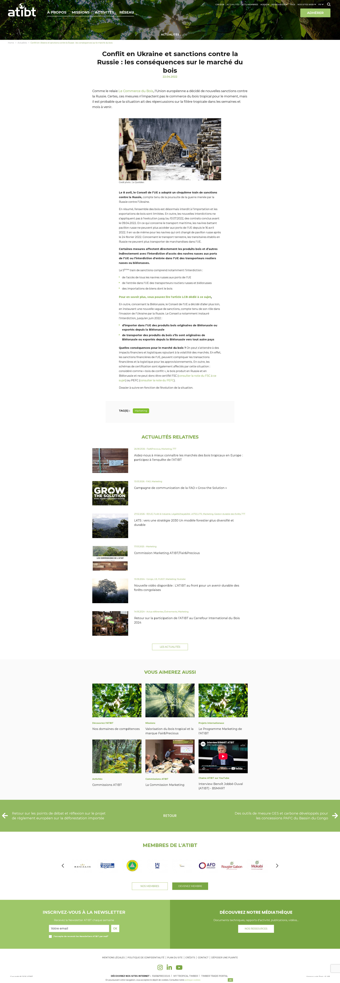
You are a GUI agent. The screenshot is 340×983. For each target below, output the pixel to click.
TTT (174, 449)
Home (11, 43)
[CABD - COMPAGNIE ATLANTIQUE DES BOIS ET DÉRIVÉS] (132, 865)
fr (319, 4)
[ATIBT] (22, 10)
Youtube (181, 579)
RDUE (149, 514)
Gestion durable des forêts (227, 514)
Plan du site (175, 957)
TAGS (292, 4)
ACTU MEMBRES (250, 4)
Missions (81, 12)
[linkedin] (169, 969)
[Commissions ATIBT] (116, 756)
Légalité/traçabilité (180, 514)
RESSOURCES (278, 4)
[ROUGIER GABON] (207, 865)
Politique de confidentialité (146, 957)
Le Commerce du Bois (135, 91)
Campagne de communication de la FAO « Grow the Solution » (180, 488)
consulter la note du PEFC (157, 380)
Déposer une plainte (224, 957)
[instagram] (160, 969)
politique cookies (192, 980)
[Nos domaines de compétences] (116, 701)
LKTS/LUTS (196, 514)
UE (155, 579)
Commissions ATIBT (107, 785)
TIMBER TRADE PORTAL (214, 976)
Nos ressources (256, 928)
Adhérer (315, 13)
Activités (104, 12)
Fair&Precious (153, 449)
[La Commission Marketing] (170, 756)
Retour (170, 815)
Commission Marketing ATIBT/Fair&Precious (167, 553)
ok (230, 980)
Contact (203, 957)
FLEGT (161, 579)
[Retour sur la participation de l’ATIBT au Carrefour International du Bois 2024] (110, 623)
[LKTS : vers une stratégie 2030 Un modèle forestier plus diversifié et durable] (110, 525)
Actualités (22, 43)
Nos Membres (150, 886)
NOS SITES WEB (306, 4)
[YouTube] (179, 969)
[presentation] (63, 866)
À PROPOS (56, 12)
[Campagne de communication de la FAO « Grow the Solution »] (110, 493)
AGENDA (264, 4)
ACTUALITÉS (233, 4)
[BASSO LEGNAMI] (82, 865)
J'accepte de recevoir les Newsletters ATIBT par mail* (81, 936)
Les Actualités (170, 646)
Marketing (141, 410)
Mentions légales (113, 957)
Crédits (190, 957)
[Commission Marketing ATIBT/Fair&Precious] (110, 558)
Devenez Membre (190, 886)
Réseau (126, 12)
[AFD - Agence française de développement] (182, 865)
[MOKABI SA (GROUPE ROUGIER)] (232, 865)
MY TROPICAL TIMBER (185, 976)
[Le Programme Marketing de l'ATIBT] (223, 701)
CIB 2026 (219, 4)
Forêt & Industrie (162, 514)
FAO (148, 481)
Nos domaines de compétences (116, 729)
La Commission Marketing (164, 785)
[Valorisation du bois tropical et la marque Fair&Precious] (170, 701)
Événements (170, 611)
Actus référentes (154, 611)
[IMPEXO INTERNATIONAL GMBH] (157, 865)
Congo (149, 579)
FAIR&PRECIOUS (161, 976)
